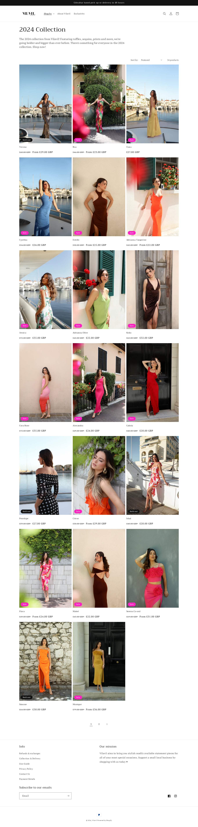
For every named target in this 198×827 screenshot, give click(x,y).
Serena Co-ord (133, 611)
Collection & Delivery (29, 758)
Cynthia (23, 240)
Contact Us (24, 773)
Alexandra (78, 425)
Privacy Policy (26, 768)
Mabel (76, 611)
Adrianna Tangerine (136, 240)
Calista (129, 425)
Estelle (76, 240)
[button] (49, 14)
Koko (129, 333)
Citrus (76, 518)
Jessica (22, 333)
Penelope (23, 518)
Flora (21, 611)
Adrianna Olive (80, 333)
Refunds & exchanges (29, 753)
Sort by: (134, 60)
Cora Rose (24, 425)
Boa (74, 147)
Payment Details (27, 779)
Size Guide (24, 763)
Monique (77, 704)
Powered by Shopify (104, 820)
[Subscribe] (68, 795)
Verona (23, 147)
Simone (23, 704)
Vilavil (94, 820)
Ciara (128, 147)
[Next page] (107, 724)
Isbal (128, 518)
